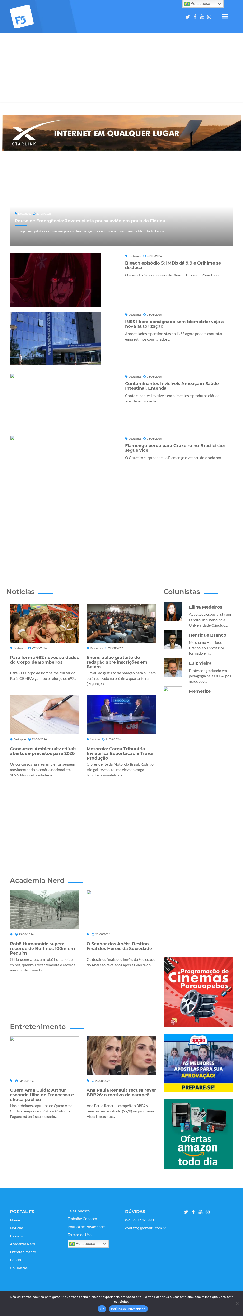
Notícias (16, 1228)
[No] (237, 1303)
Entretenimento (23, 1252)
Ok (102, 1309)
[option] (121, 132)
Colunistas (19, 1267)
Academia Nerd (22, 1243)
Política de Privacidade (86, 1226)
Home (15, 1220)
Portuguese (85, 1243)
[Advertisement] (121, 69)
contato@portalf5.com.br (145, 1228)
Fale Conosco (79, 1210)
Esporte (16, 1236)
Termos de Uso (80, 1234)
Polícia (15, 1259)
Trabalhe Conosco (82, 1218)
